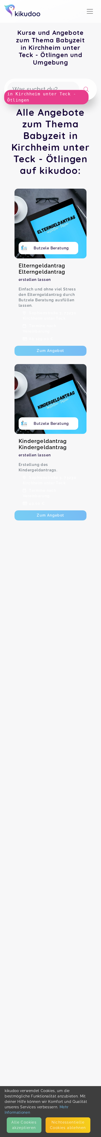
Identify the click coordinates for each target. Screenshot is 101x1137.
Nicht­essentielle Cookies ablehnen (68, 1125)
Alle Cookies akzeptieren (24, 1125)
